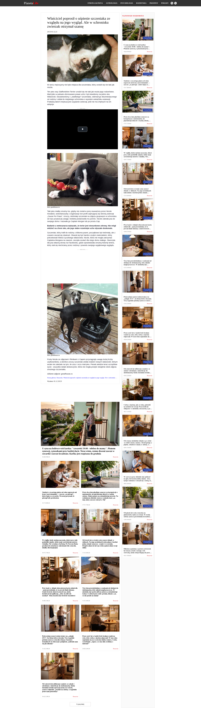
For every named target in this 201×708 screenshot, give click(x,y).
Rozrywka (141, 3)
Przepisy (154, 3)
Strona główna (95, 3)
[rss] (172, 3)
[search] (175, 3)
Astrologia (111, 3)
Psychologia (126, 3)
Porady (165, 3)
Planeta (31, 3)
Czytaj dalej (80, 704)
